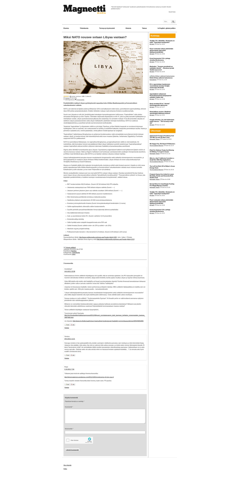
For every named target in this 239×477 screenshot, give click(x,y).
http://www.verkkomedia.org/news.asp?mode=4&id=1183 (98, 237)
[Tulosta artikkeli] (64, 247)
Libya (73, 254)
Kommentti (69, 407)
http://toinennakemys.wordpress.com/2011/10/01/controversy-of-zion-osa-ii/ (89, 377)
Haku (65, 469)
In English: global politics (167, 28)
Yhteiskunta (84, 28)
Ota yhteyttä (67, 465)
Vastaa (66, 328)
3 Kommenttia (80, 99)
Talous (144, 28)
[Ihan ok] (66, 96)
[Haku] (173, 21)
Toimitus (67, 98)
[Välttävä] (65, 96)
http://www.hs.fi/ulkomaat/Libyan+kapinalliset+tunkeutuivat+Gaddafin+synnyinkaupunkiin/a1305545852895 (108, 321)
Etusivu (66, 28)
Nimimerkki (69, 429)
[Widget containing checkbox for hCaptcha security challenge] (79, 440)
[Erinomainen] (68, 96)
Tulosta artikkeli (70, 247)
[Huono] (64, 96)
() (68, 324)
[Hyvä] (67, 96)
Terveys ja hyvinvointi (107, 28)
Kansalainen (153, 79)
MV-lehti (152, 44)
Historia (128, 28)
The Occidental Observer (156, 145)
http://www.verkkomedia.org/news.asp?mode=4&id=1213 (115, 239)
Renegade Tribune (154, 139)
